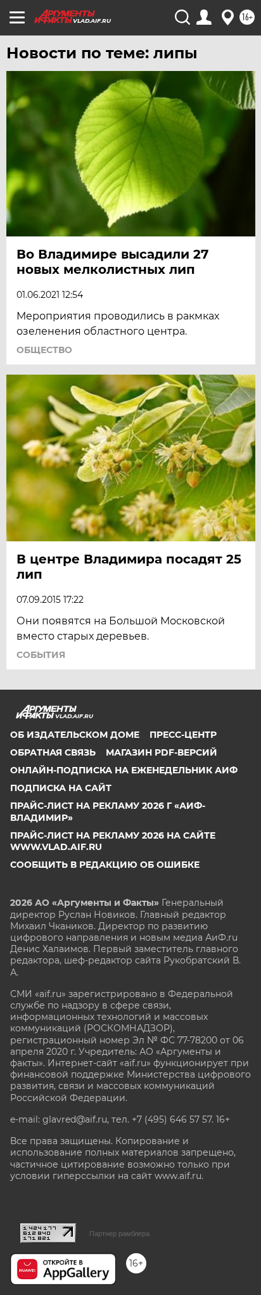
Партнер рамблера (119, 1233)
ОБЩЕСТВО (44, 349)
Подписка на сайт (60, 788)
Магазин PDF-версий (161, 752)
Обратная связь (53, 752)
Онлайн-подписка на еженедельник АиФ (124, 770)
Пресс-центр (183, 734)
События (40, 654)
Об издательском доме (74, 734)
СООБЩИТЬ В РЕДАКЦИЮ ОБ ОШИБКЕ (105, 864)
